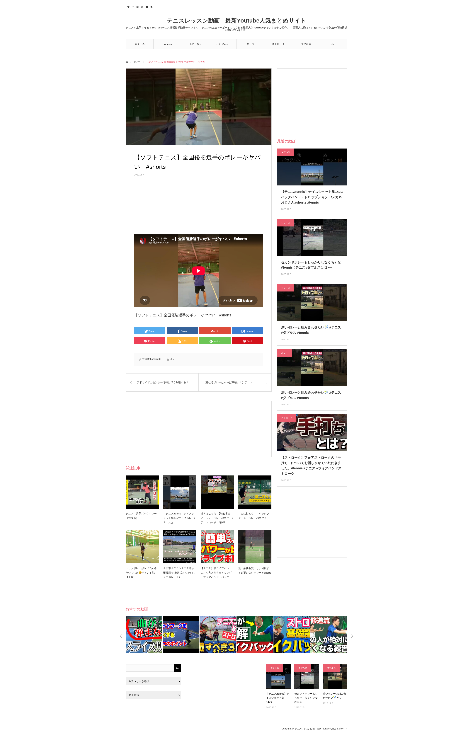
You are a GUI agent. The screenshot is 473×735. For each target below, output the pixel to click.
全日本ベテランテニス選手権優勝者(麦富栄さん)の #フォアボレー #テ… (179, 573)
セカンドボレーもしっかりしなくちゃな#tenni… (306, 697)
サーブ (250, 43)
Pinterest (141, 6)
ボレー (333, 43)
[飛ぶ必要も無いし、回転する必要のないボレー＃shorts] (254, 546)
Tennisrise (167, 43)
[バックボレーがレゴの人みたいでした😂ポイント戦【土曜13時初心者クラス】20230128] (142, 546)
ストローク (278, 43)
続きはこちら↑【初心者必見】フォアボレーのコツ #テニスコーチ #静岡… (217, 518)
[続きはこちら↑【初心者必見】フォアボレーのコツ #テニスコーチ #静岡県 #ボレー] (217, 492)
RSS (151, 6)
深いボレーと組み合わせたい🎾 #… (334, 695)
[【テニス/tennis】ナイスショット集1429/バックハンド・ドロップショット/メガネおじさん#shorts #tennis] (278, 676)
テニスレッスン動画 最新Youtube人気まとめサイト (236, 20)
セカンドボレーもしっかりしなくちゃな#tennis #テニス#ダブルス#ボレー (311, 265)
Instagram (137, 6)
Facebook (132, 6)
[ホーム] (127, 61)
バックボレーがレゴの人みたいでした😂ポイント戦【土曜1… (141, 573)
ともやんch (222, 43)
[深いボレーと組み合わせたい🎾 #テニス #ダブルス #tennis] (335, 676)
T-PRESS (195, 43)
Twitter (128, 6)
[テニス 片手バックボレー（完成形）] (142, 492)
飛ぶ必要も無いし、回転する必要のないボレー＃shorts (254, 570)
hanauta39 (155, 359)
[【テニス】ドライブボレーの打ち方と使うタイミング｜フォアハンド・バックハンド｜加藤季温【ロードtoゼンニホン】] (217, 546)
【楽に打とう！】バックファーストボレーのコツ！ (253, 515)
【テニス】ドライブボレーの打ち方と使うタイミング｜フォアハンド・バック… (216, 573)
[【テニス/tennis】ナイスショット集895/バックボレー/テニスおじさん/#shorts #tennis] (179, 492)
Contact (146, 6)
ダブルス (306, 43)
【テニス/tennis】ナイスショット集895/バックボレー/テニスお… (179, 518)
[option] (144, 634)
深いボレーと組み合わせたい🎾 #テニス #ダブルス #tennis (311, 330)
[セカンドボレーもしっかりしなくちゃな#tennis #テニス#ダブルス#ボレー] (306, 676)
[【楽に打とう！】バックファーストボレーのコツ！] (254, 492)
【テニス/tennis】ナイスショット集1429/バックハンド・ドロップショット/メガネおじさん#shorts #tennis (312, 197)
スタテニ (140, 43)
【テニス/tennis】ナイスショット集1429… (277, 697)
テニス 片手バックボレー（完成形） (141, 515)
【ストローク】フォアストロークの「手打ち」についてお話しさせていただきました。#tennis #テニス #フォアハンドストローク (311, 465)
